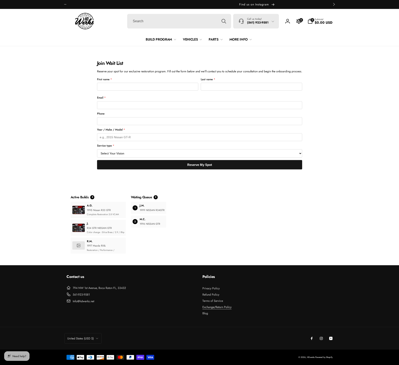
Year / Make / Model (111, 130)
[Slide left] (65, 4)
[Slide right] (333, 4)
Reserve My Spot (199, 164)
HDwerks (311, 357)
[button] (320, 21)
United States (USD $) (80, 338)
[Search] (224, 21)
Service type (105, 146)
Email (101, 98)
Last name (208, 79)
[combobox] (179, 21)
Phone (101, 114)
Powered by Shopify (323, 357)
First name (104, 79)
